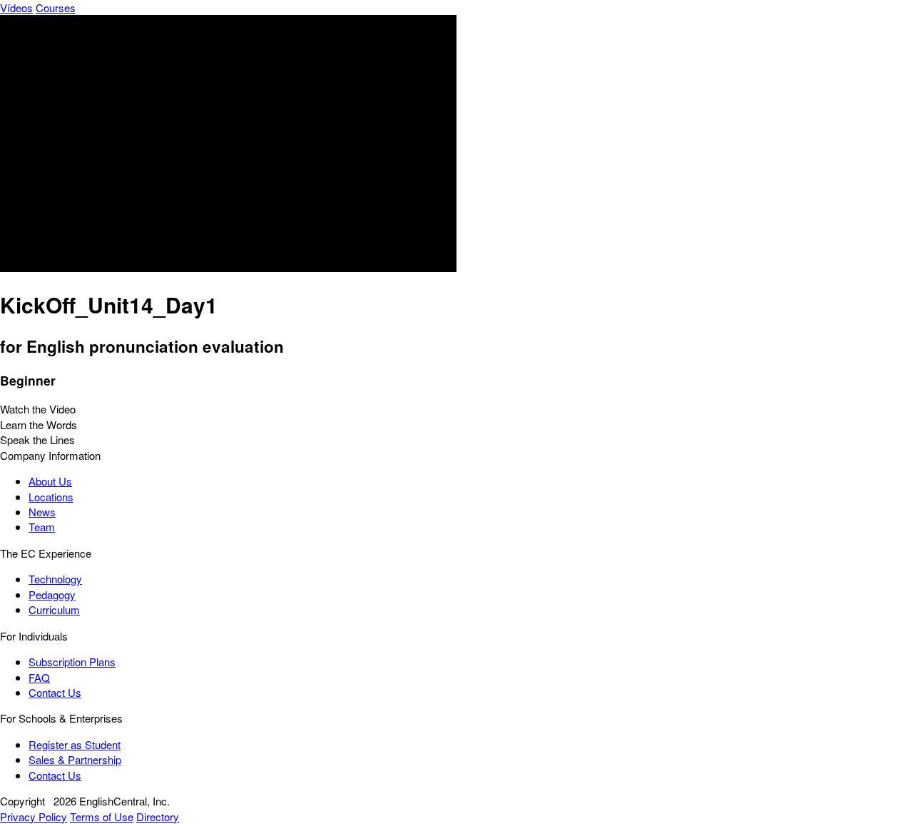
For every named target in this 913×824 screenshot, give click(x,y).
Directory (157, 816)
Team (42, 526)
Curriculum (54, 609)
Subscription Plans (72, 661)
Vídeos (16, 7)
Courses (56, 7)
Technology (55, 578)
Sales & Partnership (75, 759)
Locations (51, 496)
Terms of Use (101, 816)
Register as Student (75, 744)
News (42, 511)
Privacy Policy (33, 816)
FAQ (39, 677)
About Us (50, 480)
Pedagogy (52, 594)
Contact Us (55, 692)
